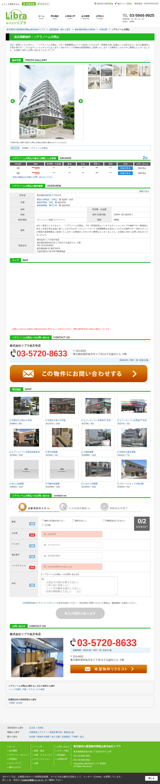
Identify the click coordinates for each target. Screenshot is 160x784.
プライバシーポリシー (47, 603)
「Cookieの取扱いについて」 (32, 780)
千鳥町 (75, 737)
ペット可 (38, 746)
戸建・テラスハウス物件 (33, 689)
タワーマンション (42, 759)
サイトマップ (15, 763)
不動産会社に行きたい (115, 520)
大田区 (12, 703)
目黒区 (46, 195)
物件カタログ (15, 767)
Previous (13, 101)
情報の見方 (144, 191)
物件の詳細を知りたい (54, 520)
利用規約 (28, 603)
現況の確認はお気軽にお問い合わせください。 (34, 177)
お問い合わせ (63, 746)
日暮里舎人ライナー (38, 732)
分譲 (36, 763)
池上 (82, 737)
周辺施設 (55, 17)
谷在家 (32, 737)
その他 (47, 525)
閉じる (151, 778)
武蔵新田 (66, 737)
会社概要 (85, 17)
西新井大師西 (43, 737)
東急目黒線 (42, 202)
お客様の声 (70, 17)
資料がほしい (81, 520)
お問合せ (100, 17)
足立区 (19, 703)
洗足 (51, 202)
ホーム (41, 17)
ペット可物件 (15, 689)
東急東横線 (42, 205)
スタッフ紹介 (63, 750)
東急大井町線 (43, 199)
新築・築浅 (39, 750)
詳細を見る (125, 168)
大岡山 (54, 199)
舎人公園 (56, 737)
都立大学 (53, 205)
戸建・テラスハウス (43, 755)
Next (81, 101)
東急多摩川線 (56, 732)
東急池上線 (69, 732)
